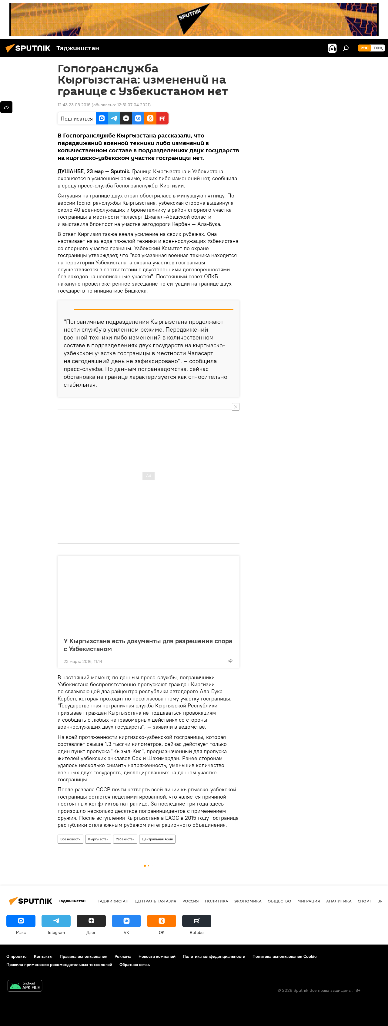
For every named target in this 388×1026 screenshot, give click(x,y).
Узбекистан (125, 839)
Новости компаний (157, 956)
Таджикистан (113, 901)
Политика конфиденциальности (214, 956)
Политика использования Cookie (285, 956)
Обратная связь (134, 964)
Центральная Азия (157, 839)
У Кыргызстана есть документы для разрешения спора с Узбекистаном (148, 645)
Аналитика (339, 901)
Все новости (70, 839)
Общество (279, 901)
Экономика (248, 901)
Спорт (364, 901)
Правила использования (83, 956)
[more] (230, 661)
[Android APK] (24, 986)
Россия (190, 901)
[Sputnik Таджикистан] (29, 53)
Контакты (43, 956)
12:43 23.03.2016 (74, 105)
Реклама (123, 956)
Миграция (308, 901)
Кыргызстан (98, 839)
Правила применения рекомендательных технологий (59, 964)
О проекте (16, 956)
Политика (216, 901)
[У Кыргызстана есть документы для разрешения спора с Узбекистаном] (148, 594)
